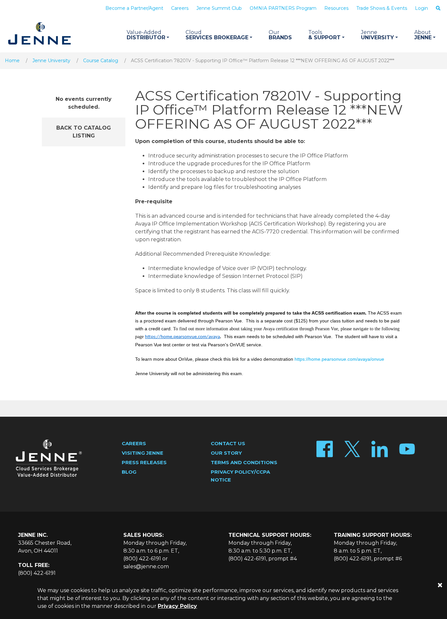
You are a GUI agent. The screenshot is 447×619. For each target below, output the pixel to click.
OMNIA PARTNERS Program (283, 8)
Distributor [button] (146, 35)
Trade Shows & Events (381, 8)
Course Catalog (100, 61)
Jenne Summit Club (219, 8)
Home (12, 61)
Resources (336, 8)
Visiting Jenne (142, 453)
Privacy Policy (177, 606)
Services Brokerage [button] (217, 35)
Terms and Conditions (244, 462)
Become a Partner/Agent (134, 8)
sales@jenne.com (146, 566)
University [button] (377, 35)
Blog (129, 472)
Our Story (226, 453)
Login (421, 8)
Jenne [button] (423, 35)
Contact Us (228, 443)
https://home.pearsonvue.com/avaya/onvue (339, 359)
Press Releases (144, 462)
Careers (179, 8)
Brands (280, 35)
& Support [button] (324, 35)
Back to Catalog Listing (83, 132)
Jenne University (51, 61)
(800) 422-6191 (37, 573)
